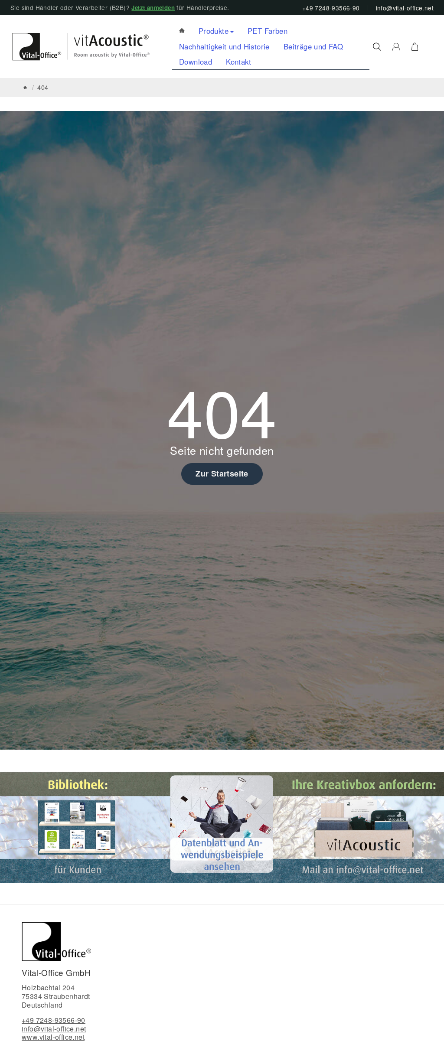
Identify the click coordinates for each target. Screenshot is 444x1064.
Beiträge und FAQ (313, 46)
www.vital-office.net (53, 1037)
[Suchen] (377, 46)
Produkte (214, 31)
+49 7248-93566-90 (331, 8)
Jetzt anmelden (153, 7)
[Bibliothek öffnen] (79, 826)
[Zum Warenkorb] (414, 46)
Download (195, 61)
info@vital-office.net (405, 8)
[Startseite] (25, 87)
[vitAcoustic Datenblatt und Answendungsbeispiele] (221, 826)
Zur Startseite (222, 473)
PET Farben (267, 31)
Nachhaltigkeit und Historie (224, 46)
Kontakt (238, 61)
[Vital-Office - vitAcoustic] (182, 31)
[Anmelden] (396, 46)
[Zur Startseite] (77, 46)
